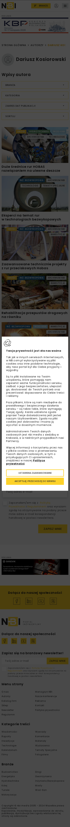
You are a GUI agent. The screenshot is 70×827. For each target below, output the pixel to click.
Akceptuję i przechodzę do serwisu (35, 481)
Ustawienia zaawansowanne (35, 472)
